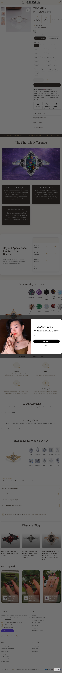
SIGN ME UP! (46, 341)
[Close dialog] (60, 321)
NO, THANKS (46, 345)
